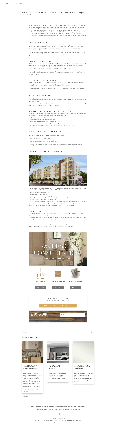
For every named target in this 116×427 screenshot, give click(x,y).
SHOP (82, 3)
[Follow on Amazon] (63, 414)
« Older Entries (25, 396)
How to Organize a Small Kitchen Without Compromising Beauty (31, 367)
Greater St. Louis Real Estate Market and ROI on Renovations (57, 367)
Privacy (56, 422)
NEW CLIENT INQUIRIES (108, 3)
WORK (69, 3)
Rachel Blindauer (58, 63)
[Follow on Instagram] (56, 414)
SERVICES (76, 3)
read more (25, 391)
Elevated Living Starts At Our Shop (58, 305)
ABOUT (99, 3)
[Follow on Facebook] (53, 414)
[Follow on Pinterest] (59, 414)
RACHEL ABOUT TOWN (91, 3)
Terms (60, 422)
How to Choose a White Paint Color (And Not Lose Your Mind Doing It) (83, 367)
